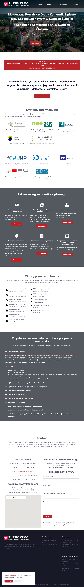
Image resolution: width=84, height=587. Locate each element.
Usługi (49, 4)
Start (40, 4)
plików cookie (13, 575)
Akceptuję (8, 581)
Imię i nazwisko (48, 477)
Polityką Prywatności (70, 525)
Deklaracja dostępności (49, 544)
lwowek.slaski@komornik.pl (25, 472)
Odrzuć (17, 581)
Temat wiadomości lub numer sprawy (54, 493)
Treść (45, 502)
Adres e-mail (47, 485)
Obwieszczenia (62, 4)
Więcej (76, 4)
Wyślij (47, 516)
